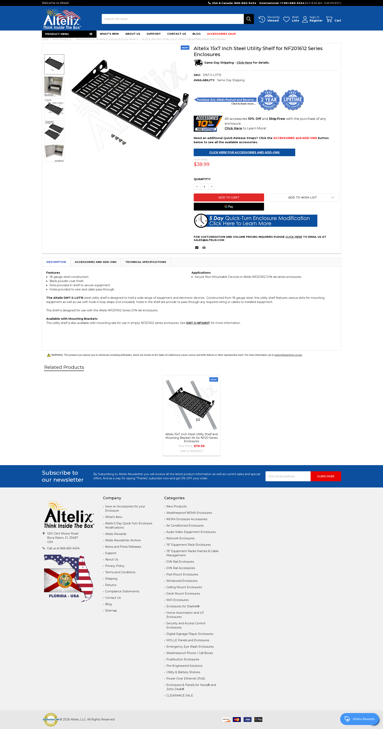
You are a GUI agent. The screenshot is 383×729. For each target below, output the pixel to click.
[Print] (204, 247)
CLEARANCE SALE (179, 695)
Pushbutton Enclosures (182, 659)
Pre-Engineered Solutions (184, 666)
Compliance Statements (122, 591)
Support (154, 33)
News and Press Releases (123, 546)
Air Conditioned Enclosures (185, 525)
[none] (130, 105)
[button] (302, 197)
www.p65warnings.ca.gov (288, 355)
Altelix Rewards (115, 534)
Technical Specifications (145, 261)
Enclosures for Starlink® (182, 606)
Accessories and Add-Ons (95, 261)
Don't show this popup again (221, 399)
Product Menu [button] (57, 34)
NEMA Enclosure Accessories (186, 519)
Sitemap (111, 610)
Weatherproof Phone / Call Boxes (189, 653)
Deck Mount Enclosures (183, 593)
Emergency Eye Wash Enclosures (190, 646)
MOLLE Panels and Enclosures (187, 640)
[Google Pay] (229, 207)
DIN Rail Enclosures (180, 561)
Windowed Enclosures (181, 581)
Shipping (111, 578)
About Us (132, 33)
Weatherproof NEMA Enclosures (189, 513)
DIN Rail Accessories (180, 568)
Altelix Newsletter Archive (123, 540)
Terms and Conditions (120, 572)
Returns (110, 585)
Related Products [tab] (64, 367)
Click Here (293, 236)
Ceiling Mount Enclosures (184, 587)
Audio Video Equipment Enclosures (191, 532)
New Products (176, 506)
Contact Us (176, 33)
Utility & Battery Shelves (183, 672)
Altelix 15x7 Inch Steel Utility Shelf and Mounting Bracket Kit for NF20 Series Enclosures (191, 437)
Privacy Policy (114, 566)
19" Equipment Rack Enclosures (188, 545)
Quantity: (202, 179)
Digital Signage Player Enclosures (189, 634)
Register (316, 20)
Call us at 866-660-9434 (63, 548)
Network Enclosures (180, 538)
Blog (196, 33)
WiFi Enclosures (177, 600)
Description (56, 261)
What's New (109, 33)
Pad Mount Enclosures (182, 574)
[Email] (197, 247)
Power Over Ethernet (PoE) (185, 678)
